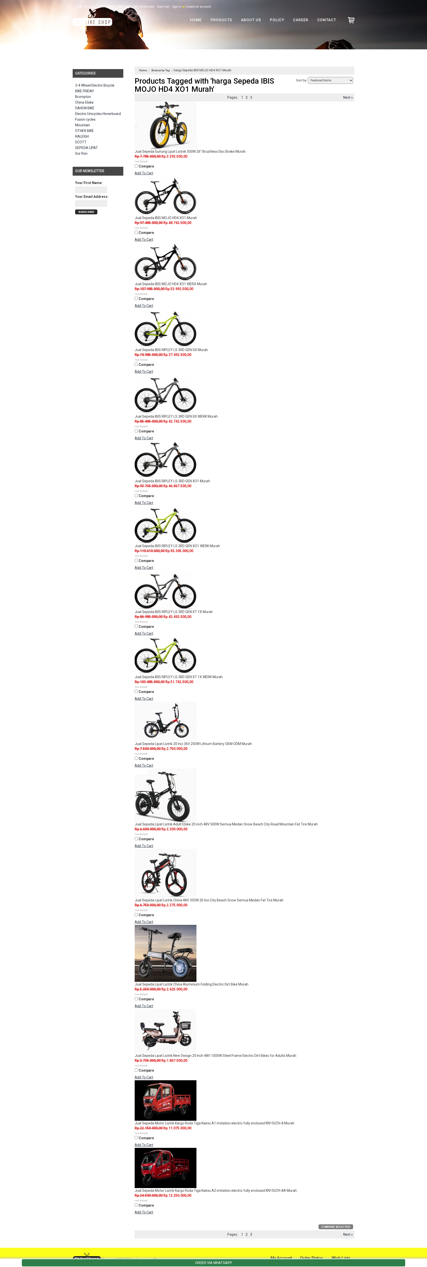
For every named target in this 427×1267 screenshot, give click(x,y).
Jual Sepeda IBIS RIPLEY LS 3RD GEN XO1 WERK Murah (177, 546)
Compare (146, 166)
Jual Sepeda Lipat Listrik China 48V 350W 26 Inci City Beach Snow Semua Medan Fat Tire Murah (209, 900)
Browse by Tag (160, 70)
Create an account (198, 6)
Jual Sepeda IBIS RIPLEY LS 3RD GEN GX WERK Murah (176, 416)
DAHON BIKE (84, 108)
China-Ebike (84, 102)
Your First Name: (89, 183)
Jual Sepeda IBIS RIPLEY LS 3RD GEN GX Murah (171, 350)
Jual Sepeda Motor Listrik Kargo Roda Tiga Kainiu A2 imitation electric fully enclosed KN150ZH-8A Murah (216, 1190)
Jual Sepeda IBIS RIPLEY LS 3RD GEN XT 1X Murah (174, 612)
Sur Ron (81, 153)
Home (143, 70)
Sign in (176, 6)
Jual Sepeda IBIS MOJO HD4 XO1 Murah (166, 218)
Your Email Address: (91, 197)
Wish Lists (124, 6)
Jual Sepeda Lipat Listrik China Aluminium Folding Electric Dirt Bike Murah (191, 984)
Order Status (106, 6)
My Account (87, 6)
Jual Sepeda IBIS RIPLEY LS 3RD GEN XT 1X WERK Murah (179, 677)
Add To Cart (144, 173)
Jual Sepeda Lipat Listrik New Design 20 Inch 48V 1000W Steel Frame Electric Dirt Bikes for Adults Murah (215, 1056)
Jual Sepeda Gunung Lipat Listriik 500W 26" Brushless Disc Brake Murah (190, 151)
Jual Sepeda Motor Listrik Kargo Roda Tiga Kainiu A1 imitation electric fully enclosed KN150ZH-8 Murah (214, 1123)
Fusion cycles (85, 119)
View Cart (163, 6)
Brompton (83, 97)
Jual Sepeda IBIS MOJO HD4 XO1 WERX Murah (171, 284)
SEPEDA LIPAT (86, 148)
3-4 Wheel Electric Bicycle (94, 85)
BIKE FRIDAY (84, 91)
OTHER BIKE (84, 131)
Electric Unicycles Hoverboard (98, 114)
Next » (348, 97)
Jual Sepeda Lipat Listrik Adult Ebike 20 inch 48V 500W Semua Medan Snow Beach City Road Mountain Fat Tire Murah (226, 824)
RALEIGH (82, 136)
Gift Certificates (143, 6)
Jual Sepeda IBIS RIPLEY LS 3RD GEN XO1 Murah (172, 481)
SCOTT (80, 142)
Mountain (82, 125)
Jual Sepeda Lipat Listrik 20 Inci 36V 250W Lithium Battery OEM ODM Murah (193, 744)
